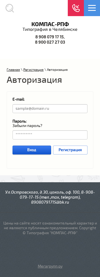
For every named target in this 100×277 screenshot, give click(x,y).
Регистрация (33, 70)
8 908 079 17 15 (49, 37)
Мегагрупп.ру (50, 266)
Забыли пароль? (27, 125)
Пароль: (19, 121)
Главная (13, 70)
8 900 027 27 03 (50, 42)
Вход (31, 150)
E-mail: (18, 99)
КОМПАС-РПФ (50, 24)
